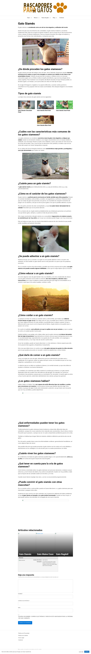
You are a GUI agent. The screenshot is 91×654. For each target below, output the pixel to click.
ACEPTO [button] (87, 651)
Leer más (81, 651)
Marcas (36, 17)
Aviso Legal (21, 637)
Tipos (28, 17)
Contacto (61, 17)
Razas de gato (45, 17)
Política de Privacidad (23, 633)
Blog (54, 17)
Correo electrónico (24, 600)
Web (19, 607)
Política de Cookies (23, 635)
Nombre (20, 593)
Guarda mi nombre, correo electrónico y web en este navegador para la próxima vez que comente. (45, 617)
